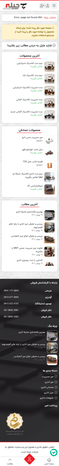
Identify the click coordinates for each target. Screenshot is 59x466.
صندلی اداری (47, 387)
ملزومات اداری (46, 398)
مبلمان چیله (50, 17)
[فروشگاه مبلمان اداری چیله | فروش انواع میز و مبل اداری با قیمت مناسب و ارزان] (15, 5)
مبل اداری (48, 392)
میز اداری (49, 382)
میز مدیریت (47, 376)
